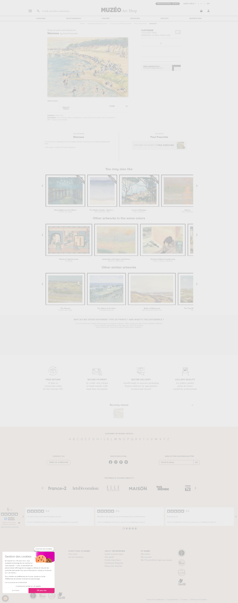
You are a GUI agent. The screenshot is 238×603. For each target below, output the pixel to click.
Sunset (187, 211)
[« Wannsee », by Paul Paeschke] (118, 413)
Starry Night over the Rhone (65, 211)
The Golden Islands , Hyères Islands (102, 211)
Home (82, 24)
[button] (5, 598)
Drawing (135, 18)
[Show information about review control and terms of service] (19, 523)
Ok (196, 462)
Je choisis (15, 590)
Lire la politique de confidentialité (16, 582)
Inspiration (195, 18)
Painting (41, 18)
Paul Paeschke (140, 24)
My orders (145, 554)
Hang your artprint (113, 566)
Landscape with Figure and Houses (116, 260)
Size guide (109, 557)
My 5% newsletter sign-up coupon (156, 560)
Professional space (167, 3)
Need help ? (189, 3)
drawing (60, 142)
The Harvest (65, 309)
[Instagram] (116, 463)
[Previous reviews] (23, 516)
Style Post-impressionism (120, 24)
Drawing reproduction (97, 24)
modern (73, 142)
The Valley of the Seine (106, 309)
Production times (113, 560)
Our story (72, 554)
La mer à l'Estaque (139, 211)
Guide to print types (114, 554)
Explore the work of (154, 145)
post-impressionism (103, 142)
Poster (105, 18)
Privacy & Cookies (199, 599)
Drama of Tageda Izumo (68, 260)
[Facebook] (111, 463)
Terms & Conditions (155, 599)
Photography (73, 18)
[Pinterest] (121, 463)
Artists (165, 18)
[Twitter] (126, 463)
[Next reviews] (236, 516)
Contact (184, 599)
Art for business (75, 557)
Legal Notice (172, 599)
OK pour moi (41, 590)
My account (146, 557)
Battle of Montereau (152, 309)
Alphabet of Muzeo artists (119, 433)
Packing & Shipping (114, 563)
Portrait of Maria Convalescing (162, 260)
